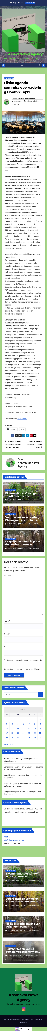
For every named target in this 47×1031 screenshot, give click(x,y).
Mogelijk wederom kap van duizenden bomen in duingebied (22, 544)
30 (40, 738)
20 (23, 733)
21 (29, 733)
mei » (11, 744)
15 (35, 728)
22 (35, 733)
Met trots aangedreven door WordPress (16, 1019)
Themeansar (23, 1022)
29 (35, 738)
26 (18, 738)
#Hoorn (29, 101)
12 (18, 728)
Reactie (7, 576)
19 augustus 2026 (15, 905)
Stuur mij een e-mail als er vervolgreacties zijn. (25, 660)
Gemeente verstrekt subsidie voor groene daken (34, 444)
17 (7, 733)
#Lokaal (36, 101)
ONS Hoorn (22, 419)
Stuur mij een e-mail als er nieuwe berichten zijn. (22, 669)
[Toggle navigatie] (22, 65)
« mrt (6, 744)
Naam (7, 621)
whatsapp (7, 837)
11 (12, 728)
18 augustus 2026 (15, 930)
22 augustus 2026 (15, 880)
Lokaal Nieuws (9, 78)
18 (12, 733)
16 (40, 728)
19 (18, 733)
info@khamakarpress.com (14, 840)
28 (29, 738)
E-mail (7, 634)
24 (7, 738)
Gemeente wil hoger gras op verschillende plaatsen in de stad (13, 444)
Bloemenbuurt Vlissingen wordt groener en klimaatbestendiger (21, 496)
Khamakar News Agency (23, 54)
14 (29, 728)
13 (23, 728)
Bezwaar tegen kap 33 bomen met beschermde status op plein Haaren (21, 951)
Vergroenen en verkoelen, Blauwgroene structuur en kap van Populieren (22, 520)
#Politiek (15, 105)
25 (12, 738)
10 (7, 728)
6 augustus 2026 (14, 955)
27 (23, 738)
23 (40, 733)
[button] (40, 65)
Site (5, 647)
